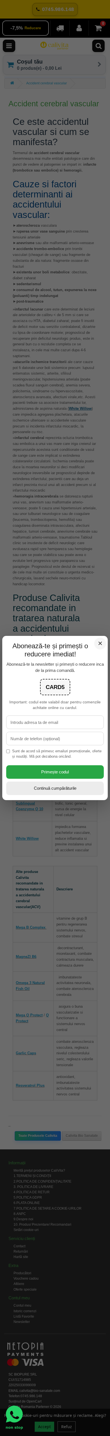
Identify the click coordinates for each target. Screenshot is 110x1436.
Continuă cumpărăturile (55, 788)
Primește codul (55, 771)
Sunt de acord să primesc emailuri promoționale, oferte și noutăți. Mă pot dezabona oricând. (57, 753)
